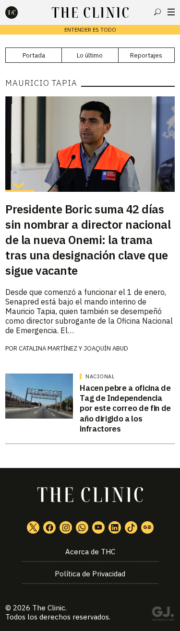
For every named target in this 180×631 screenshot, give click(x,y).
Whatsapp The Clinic (82, 527)
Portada (34, 55)
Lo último (90, 55)
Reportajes (146, 55)
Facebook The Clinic (49, 527)
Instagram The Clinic (66, 527)
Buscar (157, 12)
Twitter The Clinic (33, 527)
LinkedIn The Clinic (114, 527)
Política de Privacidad (90, 573)
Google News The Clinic (147, 527)
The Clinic (48, 607)
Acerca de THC (90, 551)
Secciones (171, 12)
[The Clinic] (19, 12)
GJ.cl (163, 615)
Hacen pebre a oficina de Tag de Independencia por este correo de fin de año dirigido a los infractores (125, 408)
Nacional (100, 376)
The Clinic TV (98, 527)
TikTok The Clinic (131, 527)
